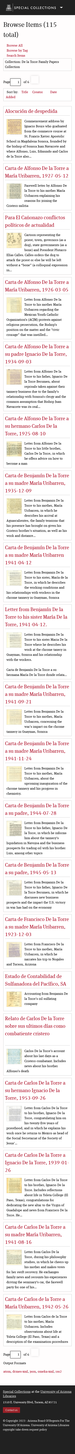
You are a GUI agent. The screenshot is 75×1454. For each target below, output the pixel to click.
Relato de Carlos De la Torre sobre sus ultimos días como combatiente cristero (35, 1026)
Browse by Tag (17, 50)
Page (6, 82)
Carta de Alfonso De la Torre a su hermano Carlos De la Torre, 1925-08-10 (37, 426)
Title (25, 92)
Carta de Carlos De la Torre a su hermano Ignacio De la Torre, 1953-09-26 (35, 1091)
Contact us (11, 1410)
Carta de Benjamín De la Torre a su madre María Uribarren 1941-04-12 (37, 555)
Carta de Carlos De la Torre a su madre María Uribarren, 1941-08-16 (35, 1235)
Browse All (15, 45)
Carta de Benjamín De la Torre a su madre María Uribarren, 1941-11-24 (37, 751)
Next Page (35, 79)
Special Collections (17, 1392)
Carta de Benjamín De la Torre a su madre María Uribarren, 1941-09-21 (37, 695)
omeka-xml (46, 1371)
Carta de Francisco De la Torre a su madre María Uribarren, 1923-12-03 (37, 927)
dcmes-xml (20, 1371)
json (33, 1371)
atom (7, 1371)
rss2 (59, 1371)
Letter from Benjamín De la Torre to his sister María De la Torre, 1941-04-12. (36, 617)
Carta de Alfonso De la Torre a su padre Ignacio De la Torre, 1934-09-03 (37, 354)
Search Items (16, 55)
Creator (38, 92)
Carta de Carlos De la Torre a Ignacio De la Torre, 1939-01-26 (37, 1163)
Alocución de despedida (31, 111)
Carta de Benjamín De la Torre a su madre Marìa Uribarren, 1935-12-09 (37, 483)
